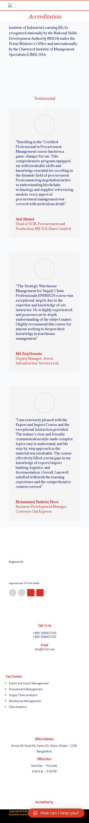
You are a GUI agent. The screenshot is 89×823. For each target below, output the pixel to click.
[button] (56, 813)
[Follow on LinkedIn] (21, 592)
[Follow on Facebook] (12, 592)
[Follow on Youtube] (40, 592)
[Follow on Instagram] (30, 592)
